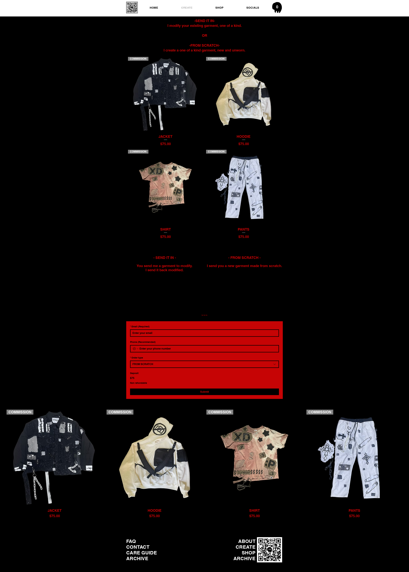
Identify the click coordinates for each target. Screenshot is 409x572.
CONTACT (137, 547)
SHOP (248, 553)
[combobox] (204, 364)
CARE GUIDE (141, 553)
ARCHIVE (137, 558)
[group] (204, 465)
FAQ (131, 541)
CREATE (245, 547)
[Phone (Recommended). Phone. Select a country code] (135, 349)
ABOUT (247, 541)
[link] (277, 7)
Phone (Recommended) (143, 342)
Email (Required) (140, 326)
